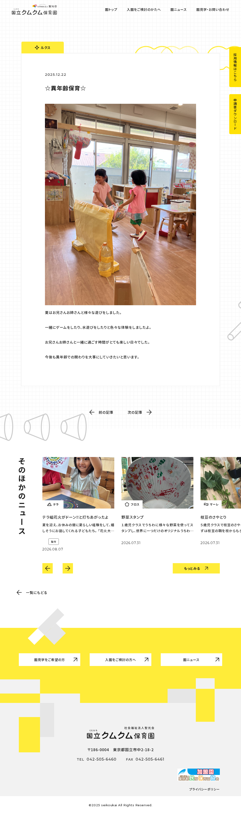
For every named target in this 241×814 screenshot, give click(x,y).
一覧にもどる (36, 592)
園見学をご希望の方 (49, 659)
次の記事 (135, 412)
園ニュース (191, 659)
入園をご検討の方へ (120, 659)
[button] (47, 568)
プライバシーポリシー (204, 789)
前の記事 (106, 412)
